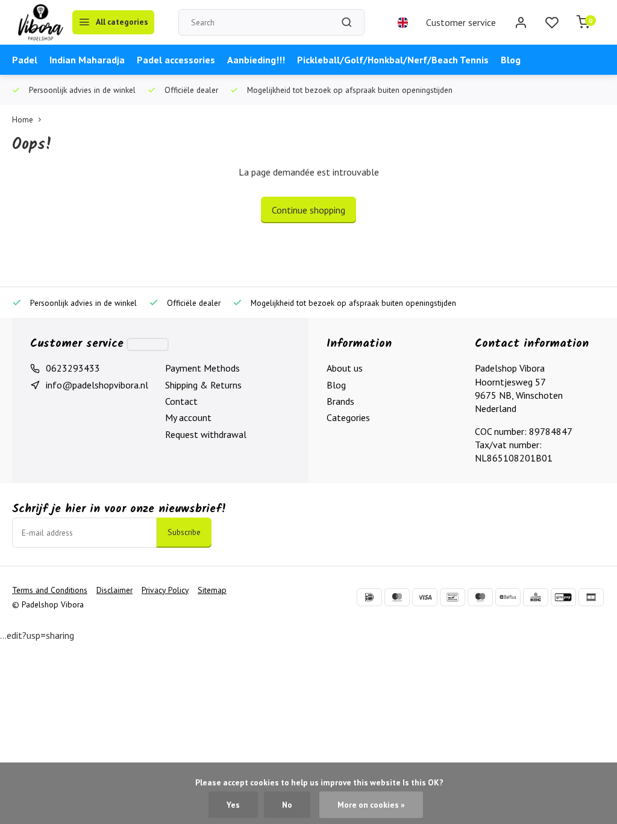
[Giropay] (563, 597)
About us (345, 368)
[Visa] (424, 597)
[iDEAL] (369, 597)
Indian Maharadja (87, 60)
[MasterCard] (397, 597)
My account (188, 417)
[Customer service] (148, 344)
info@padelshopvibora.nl (97, 385)
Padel (24, 60)
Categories (348, 417)
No (287, 804)
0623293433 (73, 368)
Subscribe (184, 532)
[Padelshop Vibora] (40, 22)
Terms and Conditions (49, 590)
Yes (233, 804)
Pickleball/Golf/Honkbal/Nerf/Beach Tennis (393, 60)
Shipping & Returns (203, 385)
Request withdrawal (205, 434)
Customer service (461, 22)
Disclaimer (114, 590)
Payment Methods (202, 368)
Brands (340, 401)
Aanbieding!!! (256, 60)
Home (22, 119)
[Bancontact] (452, 597)
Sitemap (212, 590)
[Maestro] (480, 597)
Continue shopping (308, 210)
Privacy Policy (165, 590)
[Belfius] (508, 597)
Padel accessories (176, 60)
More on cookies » (371, 804)
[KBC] (535, 597)
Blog (511, 60)
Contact (181, 401)
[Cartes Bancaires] (591, 597)
